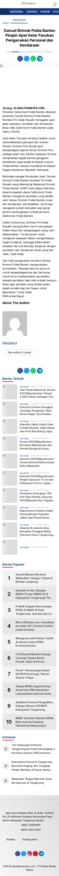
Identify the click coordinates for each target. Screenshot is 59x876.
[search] (4, 4)
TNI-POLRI (19, 20)
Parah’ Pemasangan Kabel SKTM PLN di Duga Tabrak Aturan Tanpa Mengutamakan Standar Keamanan (33, 674)
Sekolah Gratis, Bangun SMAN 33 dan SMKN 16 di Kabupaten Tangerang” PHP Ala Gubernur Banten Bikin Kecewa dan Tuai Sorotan (34, 594)
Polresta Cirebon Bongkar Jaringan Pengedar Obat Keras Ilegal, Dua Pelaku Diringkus (36, 410)
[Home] (4, 11)
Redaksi (16, 51)
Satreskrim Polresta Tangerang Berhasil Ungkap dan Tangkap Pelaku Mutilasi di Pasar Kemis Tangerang (31, 766)
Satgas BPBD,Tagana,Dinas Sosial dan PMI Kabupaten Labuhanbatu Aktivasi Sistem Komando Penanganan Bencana (34, 690)
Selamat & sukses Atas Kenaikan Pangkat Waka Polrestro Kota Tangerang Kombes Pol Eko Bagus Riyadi (36, 531)
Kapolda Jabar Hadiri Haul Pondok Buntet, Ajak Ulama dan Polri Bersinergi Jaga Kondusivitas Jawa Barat (37, 428)
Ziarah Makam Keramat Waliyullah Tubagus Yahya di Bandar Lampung (34, 578)
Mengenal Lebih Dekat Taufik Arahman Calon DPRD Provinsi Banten (34, 642)
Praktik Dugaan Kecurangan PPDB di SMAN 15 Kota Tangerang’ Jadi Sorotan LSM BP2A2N (35, 610)
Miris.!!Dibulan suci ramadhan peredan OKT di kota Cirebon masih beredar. (35, 626)
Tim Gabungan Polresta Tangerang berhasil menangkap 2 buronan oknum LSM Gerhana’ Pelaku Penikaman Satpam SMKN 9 (33, 749)
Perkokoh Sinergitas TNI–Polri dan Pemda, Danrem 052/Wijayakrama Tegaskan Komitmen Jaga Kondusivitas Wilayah (38, 497)
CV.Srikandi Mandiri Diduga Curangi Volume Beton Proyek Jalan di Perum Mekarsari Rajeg (33, 658)
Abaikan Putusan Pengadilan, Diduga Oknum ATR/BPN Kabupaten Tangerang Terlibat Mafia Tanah (34, 706)
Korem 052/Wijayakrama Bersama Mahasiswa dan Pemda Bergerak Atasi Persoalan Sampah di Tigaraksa (36, 445)
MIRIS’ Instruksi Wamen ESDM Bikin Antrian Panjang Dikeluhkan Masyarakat (34, 722)
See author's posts (19, 352)
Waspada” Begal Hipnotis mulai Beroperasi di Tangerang (31, 780)
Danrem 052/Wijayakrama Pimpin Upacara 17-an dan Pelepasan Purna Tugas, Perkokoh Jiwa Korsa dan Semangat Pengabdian (37, 480)
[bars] (54, 4)
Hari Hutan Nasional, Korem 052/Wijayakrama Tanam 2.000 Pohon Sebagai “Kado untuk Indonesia (38, 393)
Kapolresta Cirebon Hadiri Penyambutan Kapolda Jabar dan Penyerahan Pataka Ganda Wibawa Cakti (38, 514)
